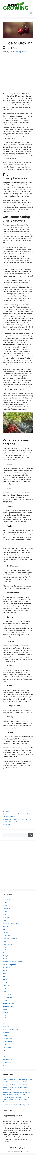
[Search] (30, 835)
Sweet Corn (7, 1044)
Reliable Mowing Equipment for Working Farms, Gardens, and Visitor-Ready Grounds (16, 1100)
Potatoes (6, 1027)
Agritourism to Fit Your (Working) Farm (16, 1105)
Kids (4, 988)
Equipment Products (10, 938)
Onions (5, 1009)
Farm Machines (8, 944)
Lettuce (5, 1000)
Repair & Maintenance (10, 1030)
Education (6, 935)
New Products (8, 1006)
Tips (4, 1053)
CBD (4, 920)
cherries (8, 814)
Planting (5, 1024)
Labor (5, 991)
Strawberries (7, 1039)
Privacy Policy (24, 1151)
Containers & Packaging (11, 923)
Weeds (5, 1065)
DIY (4, 929)
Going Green (7, 956)
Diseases (6, 926)
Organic (5, 1012)
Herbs (5, 973)
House (5, 979)
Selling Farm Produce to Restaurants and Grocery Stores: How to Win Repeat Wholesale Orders (17, 1087)
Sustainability (7, 1041)
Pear (4, 1015)
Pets (4, 1021)
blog (4, 914)
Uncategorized (8, 1059)
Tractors (5, 1056)
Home (5, 976)
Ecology (5, 932)
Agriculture (6, 900)
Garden (5, 953)
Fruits (7, 811)
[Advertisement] (18, 74)
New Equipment (8, 1003)
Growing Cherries (17, 814)
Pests (5, 1018)
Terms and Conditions (14, 1151)
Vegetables (7, 1062)
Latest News (7, 994)
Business (6, 917)
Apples (5, 905)
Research (6, 1033)
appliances (6, 908)
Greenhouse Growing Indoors (13, 962)
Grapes (5, 959)
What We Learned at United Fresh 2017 (19, 819)
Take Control (7, 1047)
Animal (5, 902)
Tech (4, 1050)
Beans (5, 911)
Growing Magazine (9, 965)
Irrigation (6, 985)
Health (5, 971)
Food (4, 947)
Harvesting (6, 968)
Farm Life (6, 941)
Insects (5, 982)
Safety (5, 1036)
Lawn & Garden (8, 997)
